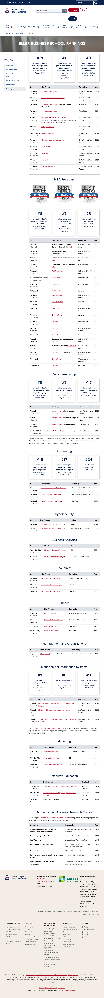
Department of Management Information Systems (49, 728)
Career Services (65, 26)
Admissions (32, 26)
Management (45, 654)
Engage (92, 26)
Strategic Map (11, 85)
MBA (71, 247)
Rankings (9, 89)
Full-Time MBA (57, 271)
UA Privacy (61, 912)
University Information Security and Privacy (52, 988)
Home (11, 33)
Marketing (45, 153)
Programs (19, 26)
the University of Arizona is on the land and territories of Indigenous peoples (52, 975)
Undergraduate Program (49, 91)
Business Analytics (48, 167)
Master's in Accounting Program (52, 501)
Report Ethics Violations (90, 914)
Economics (45, 160)
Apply (72, 19)
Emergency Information (46, 912)
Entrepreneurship (47, 127)
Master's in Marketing (51, 751)
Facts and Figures (12, 80)
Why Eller (7, 26)
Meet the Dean (11, 70)
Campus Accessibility (91, 912)
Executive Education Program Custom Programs (59, 786)
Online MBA (56, 322)
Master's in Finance (51, 613)
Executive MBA (57, 295)
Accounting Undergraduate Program (53, 488)
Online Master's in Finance (53, 620)
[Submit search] (96, 3)
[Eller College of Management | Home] (19, 10)
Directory (73, 10)
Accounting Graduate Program (51, 494)
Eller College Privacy (74, 912)
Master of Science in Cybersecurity (52, 524)
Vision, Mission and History (13, 75)
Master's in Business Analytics (55, 550)
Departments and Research (48, 26)
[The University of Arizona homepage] (17, 2)
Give (83, 10)
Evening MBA (57, 308)
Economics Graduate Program (51, 578)
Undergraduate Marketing (53, 765)
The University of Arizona (68, 990)
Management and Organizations (52, 140)
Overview (19, 33)
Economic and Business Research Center (54, 818)
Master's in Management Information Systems (54, 710)
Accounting (45, 147)
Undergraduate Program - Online (52, 98)
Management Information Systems (53, 118)
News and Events (78, 26)
